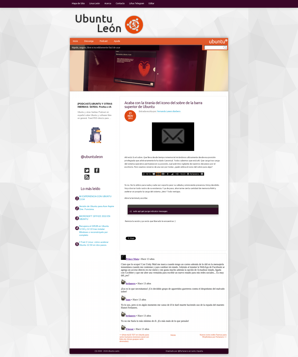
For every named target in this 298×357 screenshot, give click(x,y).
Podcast (104, 41)
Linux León (94, 3)
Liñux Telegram (136, 3)
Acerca (107, 3)
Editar (151, 3)
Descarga (88, 41)
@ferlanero (183, 351)
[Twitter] (89, 171)
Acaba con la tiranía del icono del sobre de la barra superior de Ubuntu (163, 105)
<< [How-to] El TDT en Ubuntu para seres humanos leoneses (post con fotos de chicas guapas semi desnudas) (134, 338)
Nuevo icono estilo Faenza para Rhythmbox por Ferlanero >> (213, 336)
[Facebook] (99, 171)
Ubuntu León (113, 351)
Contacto (120, 3)
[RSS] (89, 178)
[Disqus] (173, 292)
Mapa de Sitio (78, 3)
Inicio (75, 41)
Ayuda (117, 41)
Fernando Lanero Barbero (169, 111)
